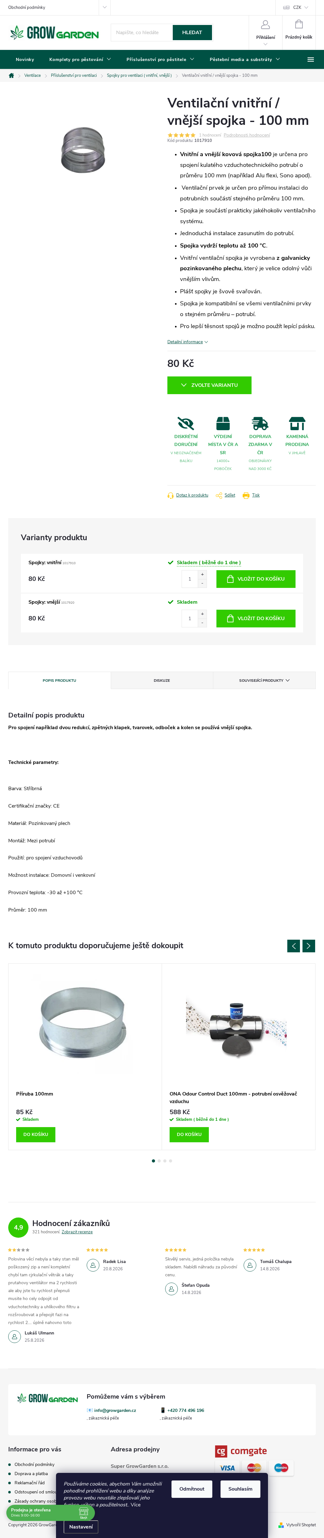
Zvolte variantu (214, 385)
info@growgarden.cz (115, 1410)
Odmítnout (191, 1489)
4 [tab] (170, 1161)
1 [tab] (153, 1161)
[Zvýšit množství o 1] (202, 575)
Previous (293, 946)
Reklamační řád (30, 1483)
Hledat (192, 32)
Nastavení (81, 1526)
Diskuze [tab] (162, 680)
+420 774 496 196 (185, 1410)
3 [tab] (164, 1161)
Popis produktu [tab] (59, 680)
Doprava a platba (31, 1474)
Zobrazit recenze (77, 1232)
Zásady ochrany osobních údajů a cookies (56, 1501)
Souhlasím (240, 1489)
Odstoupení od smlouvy (38, 1492)
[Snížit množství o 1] (202, 583)
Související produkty (261, 680)
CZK (297, 7)
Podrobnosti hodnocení (247, 135)
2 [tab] (159, 1161)
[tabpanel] (85, 1057)
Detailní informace (185, 342)
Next (308, 946)
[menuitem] (25, 60)
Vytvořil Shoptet (301, 1525)
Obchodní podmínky (26, 7)
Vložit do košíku (261, 579)
